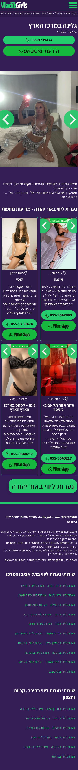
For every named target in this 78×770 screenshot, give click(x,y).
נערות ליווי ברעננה (30, 662)
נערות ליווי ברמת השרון (60, 662)
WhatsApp (61, 326)
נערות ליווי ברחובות (30, 643)
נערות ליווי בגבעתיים (62, 595)
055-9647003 (61, 315)
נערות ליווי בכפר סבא (37, 614)
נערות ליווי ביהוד (64, 614)
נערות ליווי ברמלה (63, 652)
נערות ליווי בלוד (65, 624)
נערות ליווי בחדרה (31, 709)
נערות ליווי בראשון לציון (60, 643)
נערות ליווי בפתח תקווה (60, 633)
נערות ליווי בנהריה (63, 728)
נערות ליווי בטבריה (38, 718)
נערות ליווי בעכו (41, 737)
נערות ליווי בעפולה (63, 747)
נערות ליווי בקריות (63, 756)
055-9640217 (61, 458)
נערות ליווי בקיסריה (36, 747)
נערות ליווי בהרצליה (62, 605)
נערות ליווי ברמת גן (37, 652)
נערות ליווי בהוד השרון (32, 595)
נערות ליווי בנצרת (37, 728)
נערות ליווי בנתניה (40, 624)
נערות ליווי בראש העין (28, 633)
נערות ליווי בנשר (64, 737)
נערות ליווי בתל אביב (62, 671)
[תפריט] (73, 5)
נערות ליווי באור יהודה (43, 486)
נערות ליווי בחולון (36, 605)
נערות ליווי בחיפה (64, 718)
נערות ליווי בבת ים (32, 585)
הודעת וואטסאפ (41, 51)
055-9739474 (41, 39)
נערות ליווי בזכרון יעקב (60, 709)
